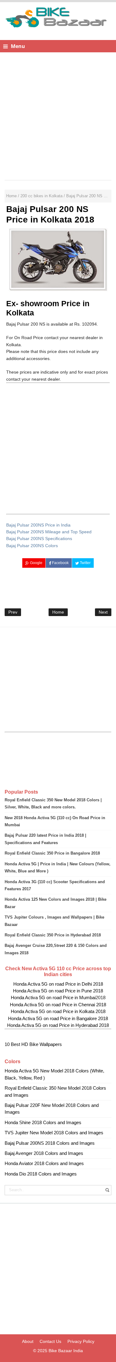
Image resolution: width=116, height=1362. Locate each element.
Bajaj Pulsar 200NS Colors (32, 545)
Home (58, 612)
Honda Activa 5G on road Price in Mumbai (53, 997)
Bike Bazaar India (66, 1350)
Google (35, 563)
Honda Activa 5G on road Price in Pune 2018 (58, 990)
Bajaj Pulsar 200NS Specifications (39, 538)
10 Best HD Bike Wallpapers (33, 1044)
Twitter (85, 563)
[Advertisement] (58, 114)
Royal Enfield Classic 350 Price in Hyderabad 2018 (53, 935)
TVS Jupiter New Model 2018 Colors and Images (54, 1132)
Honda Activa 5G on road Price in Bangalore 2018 (58, 1018)
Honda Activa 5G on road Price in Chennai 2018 (58, 1004)
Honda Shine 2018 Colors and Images (43, 1122)
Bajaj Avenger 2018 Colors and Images (44, 1153)
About (27, 1341)
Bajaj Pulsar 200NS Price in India (38, 525)
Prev (12, 612)
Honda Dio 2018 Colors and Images (41, 1173)
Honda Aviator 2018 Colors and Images (44, 1163)
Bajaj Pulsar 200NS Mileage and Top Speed (49, 531)
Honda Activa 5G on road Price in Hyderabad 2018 (58, 1025)
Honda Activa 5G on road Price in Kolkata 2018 (58, 1011)
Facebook (60, 563)
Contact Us (50, 1341)
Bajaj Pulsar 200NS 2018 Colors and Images (50, 1143)
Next (103, 612)
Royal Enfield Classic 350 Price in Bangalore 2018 (52, 853)
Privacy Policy (80, 1341)
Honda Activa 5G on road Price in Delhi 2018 (58, 984)
